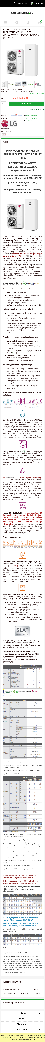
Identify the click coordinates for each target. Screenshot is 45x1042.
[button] (5, 22)
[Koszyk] (39, 22)
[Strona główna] (22, 13)
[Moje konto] (28, 22)
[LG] (9, 123)
